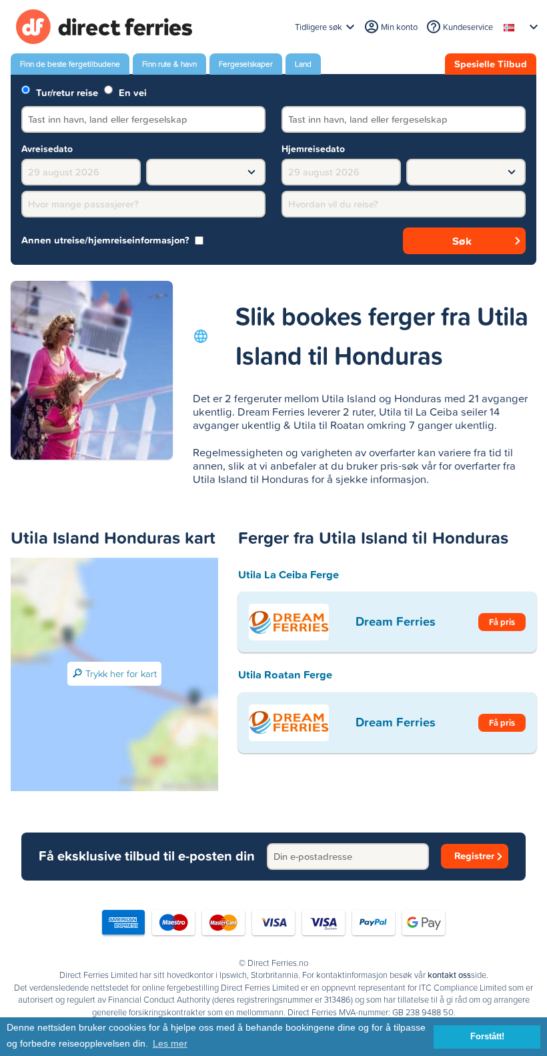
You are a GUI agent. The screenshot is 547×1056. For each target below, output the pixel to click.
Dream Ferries (396, 621)
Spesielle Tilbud (490, 64)
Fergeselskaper (246, 64)
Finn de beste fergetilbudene (70, 64)
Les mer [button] (170, 1043)
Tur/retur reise (65, 91)
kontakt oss (449, 975)
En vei (131, 91)
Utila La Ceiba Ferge (288, 574)
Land (303, 64)
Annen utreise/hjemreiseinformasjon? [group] (105, 240)
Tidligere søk (318, 27)
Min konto (399, 27)
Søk (462, 241)
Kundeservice (468, 27)
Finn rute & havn (169, 64)
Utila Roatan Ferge (285, 674)
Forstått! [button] (487, 1036)
